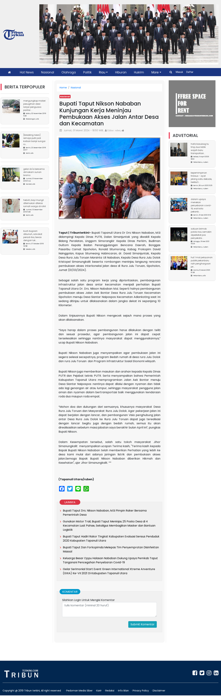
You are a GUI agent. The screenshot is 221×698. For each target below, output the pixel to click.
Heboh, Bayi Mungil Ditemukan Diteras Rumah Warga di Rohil (34, 203)
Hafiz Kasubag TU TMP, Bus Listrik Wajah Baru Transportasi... (200, 148)
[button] (66, 175)
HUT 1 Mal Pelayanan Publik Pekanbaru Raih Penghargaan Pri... (202, 262)
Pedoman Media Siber (79, 690)
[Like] (123, 130)
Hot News (27, 72)
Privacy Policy (141, 690)
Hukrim (139, 72)
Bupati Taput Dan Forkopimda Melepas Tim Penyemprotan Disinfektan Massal (111, 549)
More (155, 72)
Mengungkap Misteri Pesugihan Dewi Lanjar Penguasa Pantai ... (34, 105)
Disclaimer (159, 690)
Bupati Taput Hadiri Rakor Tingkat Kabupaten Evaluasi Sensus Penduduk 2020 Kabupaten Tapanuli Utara (111, 538)
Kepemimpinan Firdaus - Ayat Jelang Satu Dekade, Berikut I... (201, 177)
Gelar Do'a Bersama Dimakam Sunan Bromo (34, 172)
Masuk (180, 72)
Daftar (189, 72)
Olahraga (68, 72)
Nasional (47, 72)
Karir (99, 690)
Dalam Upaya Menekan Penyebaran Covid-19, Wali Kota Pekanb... (201, 205)
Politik (87, 72)
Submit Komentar (143, 624)
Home (63, 87)
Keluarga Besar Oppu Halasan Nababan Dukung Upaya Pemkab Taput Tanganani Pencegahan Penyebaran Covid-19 (110, 560)
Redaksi (110, 690)
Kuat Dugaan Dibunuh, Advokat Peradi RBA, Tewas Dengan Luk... (32, 236)
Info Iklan (123, 690)
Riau (102, 72)
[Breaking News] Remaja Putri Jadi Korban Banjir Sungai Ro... (34, 139)
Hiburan (121, 72)
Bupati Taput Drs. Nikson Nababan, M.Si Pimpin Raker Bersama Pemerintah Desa (105, 513)
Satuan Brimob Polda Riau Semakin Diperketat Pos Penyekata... (201, 233)
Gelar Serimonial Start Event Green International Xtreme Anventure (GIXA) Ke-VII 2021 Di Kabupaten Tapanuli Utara (109, 571)
